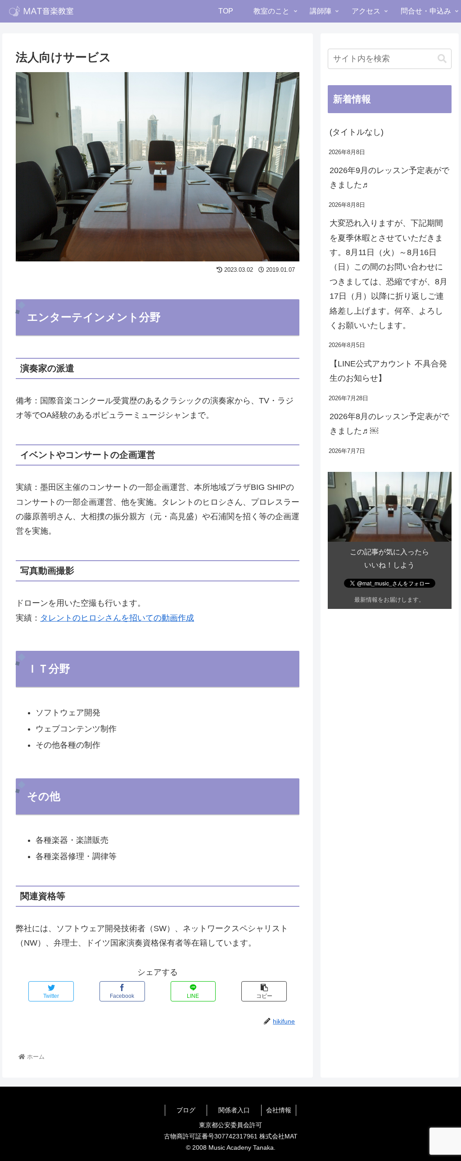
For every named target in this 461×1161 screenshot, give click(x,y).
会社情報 (278, 1110)
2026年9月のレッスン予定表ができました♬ (389, 177)
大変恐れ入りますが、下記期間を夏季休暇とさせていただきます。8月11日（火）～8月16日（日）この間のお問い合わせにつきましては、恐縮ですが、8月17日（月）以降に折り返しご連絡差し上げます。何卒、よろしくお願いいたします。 (388, 274)
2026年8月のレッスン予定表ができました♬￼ (389, 423)
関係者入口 (234, 1110)
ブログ (185, 1110)
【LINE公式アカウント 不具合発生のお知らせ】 (388, 371)
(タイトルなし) (357, 132)
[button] (442, 59)
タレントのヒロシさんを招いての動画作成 (117, 617)
